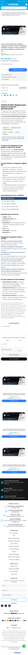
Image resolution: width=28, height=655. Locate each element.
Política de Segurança (14, 541)
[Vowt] (14, 652)
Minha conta (14, 566)
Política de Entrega (14, 554)
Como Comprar (14, 533)
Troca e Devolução (14, 549)
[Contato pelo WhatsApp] (24, 646)
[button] (2, 4)
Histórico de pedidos (14, 569)
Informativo (14, 574)
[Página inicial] (14, 4)
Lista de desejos (14, 571)
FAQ (14, 535)
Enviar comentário (14, 359)
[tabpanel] (14, 211)
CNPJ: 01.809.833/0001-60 (14, 649)
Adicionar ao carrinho (18, 69)
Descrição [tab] (4, 101)
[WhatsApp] (6, 606)
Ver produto (14, 400)
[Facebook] (9, 606)
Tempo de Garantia (14, 546)
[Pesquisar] (25, 8)
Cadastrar (14, 600)
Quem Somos (14, 543)
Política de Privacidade (14, 557)
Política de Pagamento (14, 538)
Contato (14, 551)
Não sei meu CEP (4, 90)
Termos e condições (14, 559)
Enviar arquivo (14, 354)
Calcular (23, 87)
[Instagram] (2, 606)
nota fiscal (17, 157)
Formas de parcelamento (7, 64)
